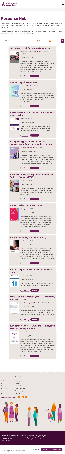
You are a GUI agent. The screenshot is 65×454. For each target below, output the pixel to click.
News (2, 391)
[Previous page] (24, 366)
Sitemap (17, 393)
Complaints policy (20, 388)
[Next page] (40, 366)
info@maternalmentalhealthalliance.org (21, 33)
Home (2, 9)
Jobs (2, 393)
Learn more (19, 451)
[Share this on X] (19, 397)
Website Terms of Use (21, 386)
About (2, 383)
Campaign (4, 386)
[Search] (62, 41)
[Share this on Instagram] (26, 397)
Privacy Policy (19, 391)
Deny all (45, 449)
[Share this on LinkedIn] (23, 397)
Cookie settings (35, 449)
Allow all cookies (56, 449)
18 (37, 366)
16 (32, 366)
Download (34, 75)
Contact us (4, 381)
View (25, 75)
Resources (4, 388)
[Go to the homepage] (30, 4)
